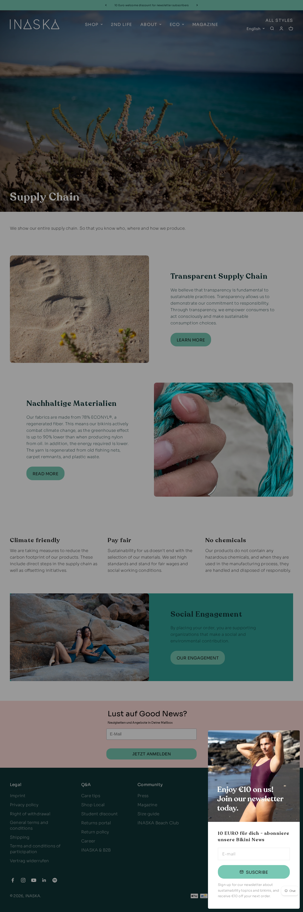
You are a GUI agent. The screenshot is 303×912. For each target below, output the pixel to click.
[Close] (291, 739)
